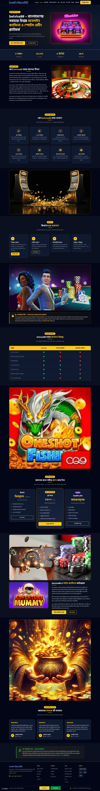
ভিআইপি (46, 2)
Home (41, 2)
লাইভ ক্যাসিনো (53, 2)
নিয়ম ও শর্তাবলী (68, 771)
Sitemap (67, 782)
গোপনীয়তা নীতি (45, 321)
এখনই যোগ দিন (50, 524)
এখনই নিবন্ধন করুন (18, 43)
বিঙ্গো (72, 2)
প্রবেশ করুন (33, 43)
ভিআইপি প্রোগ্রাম (54, 769)
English (37, 2)
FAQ (66, 779)
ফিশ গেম (63, 2)
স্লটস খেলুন (72, 612)
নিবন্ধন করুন (85, 2)
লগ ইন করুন (56, 788)
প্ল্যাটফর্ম (77, 2)
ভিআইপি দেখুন (77, 523)
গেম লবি (68, 2)
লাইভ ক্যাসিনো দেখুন (59, 612)
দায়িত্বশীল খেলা (59, 755)
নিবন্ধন (52, 774)
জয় (58, 2)
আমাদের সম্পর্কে (68, 769)
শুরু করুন (22, 517)
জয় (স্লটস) (39, 771)
